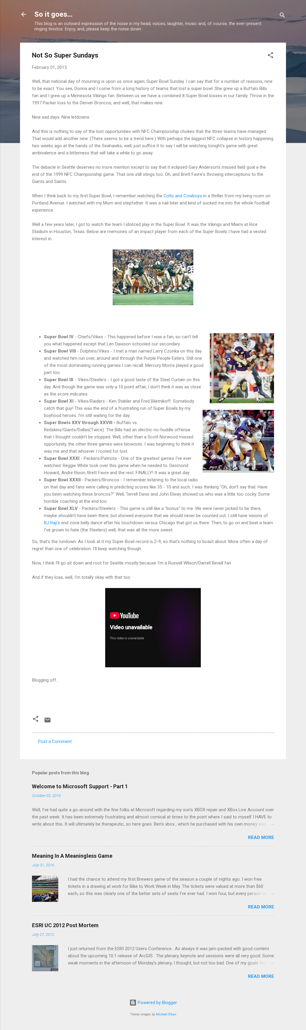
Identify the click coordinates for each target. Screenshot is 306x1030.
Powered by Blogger (157, 1002)
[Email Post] (47, 722)
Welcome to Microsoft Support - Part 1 (80, 786)
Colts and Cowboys (182, 195)
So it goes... (53, 14)
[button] (270, 56)
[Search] (282, 16)
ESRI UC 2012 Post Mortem (65, 925)
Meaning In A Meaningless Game (72, 856)
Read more (261, 837)
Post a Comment (55, 741)
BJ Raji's (52, 522)
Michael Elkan (166, 1014)
